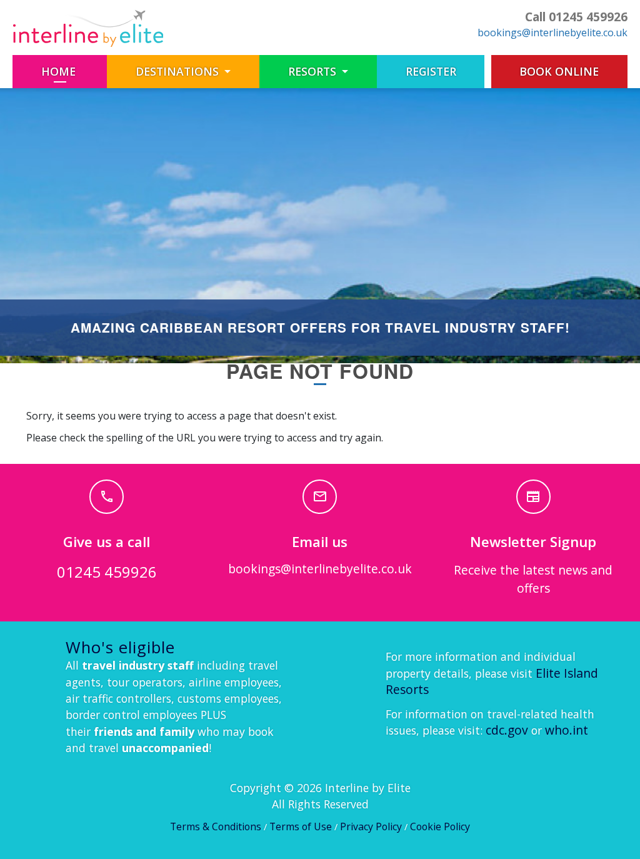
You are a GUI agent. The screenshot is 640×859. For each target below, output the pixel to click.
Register (431, 71)
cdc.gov (507, 729)
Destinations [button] (179, 71)
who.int (566, 729)
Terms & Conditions (215, 826)
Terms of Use (300, 826)
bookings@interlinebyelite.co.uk (553, 32)
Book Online (559, 71)
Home (74, 71)
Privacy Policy (371, 826)
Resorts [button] (313, 71)
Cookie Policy (440, 826)
